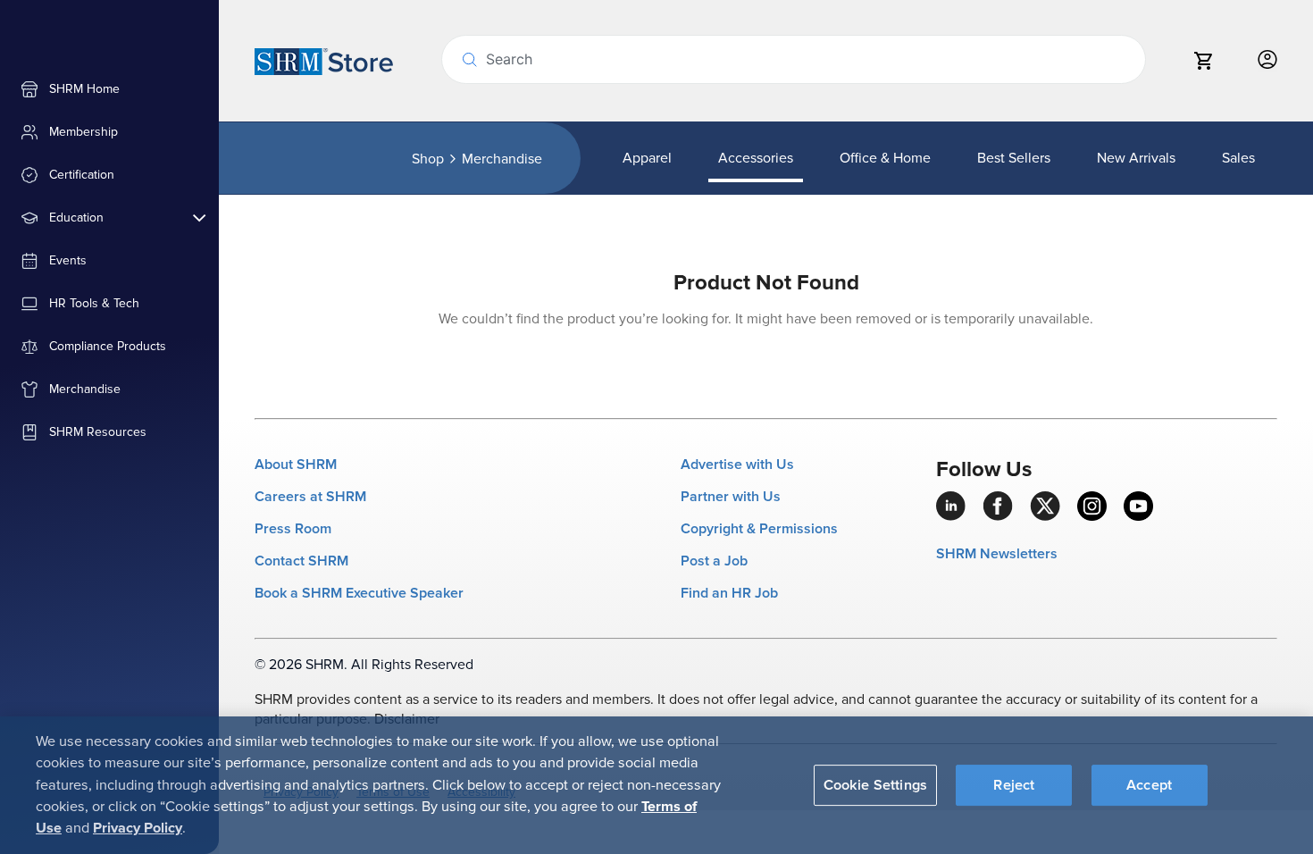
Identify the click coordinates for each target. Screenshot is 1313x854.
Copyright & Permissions (759, 529)
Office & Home (885, 158)
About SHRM (296, 464)
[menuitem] (109, 89)
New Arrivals (1136, 158)
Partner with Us (731, 497)
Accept (1149, 784)
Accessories (755, 158)
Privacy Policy (137, 828)
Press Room (293, 529)
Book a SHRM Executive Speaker (359, 593)
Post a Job (714, 561)
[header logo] (324, 60)
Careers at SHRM (310, 497)
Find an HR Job (729, 593)
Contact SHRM (301, 561)
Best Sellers (1013, 158)
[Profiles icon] (1267, 60)
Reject (1013, 784)
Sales (1238, 158)
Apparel (647, 158)
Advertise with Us (737, 464)
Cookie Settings (875, 784)
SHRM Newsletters (997, 554)
